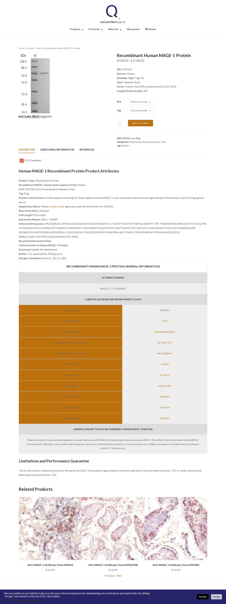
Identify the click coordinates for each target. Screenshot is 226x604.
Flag (132, 142)
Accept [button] (216, 596)
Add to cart (140, 123)
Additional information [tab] (57, 149)
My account (133, 29)
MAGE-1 (125, 145)
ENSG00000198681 (164, 331)
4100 (164, 320)
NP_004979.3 (165, 342)
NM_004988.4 (165, 353)
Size (119, 101)
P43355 (165, 364)
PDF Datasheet (33, 160)
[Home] (113, 13)
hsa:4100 (164, 407)
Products (75, 29)
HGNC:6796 (164, 385)
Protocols (94, 29)
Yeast (39, 48)
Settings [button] (203, 596)
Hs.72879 (165, 375)
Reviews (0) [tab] (87, 149)
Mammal (146, 142)
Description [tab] (27, 149)
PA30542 (164, 418)
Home (21, 48)
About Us (113, 29)
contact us (54, 206)
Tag (119, 110)
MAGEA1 (165, 396)
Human (138, 142)
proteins (30, 48)
